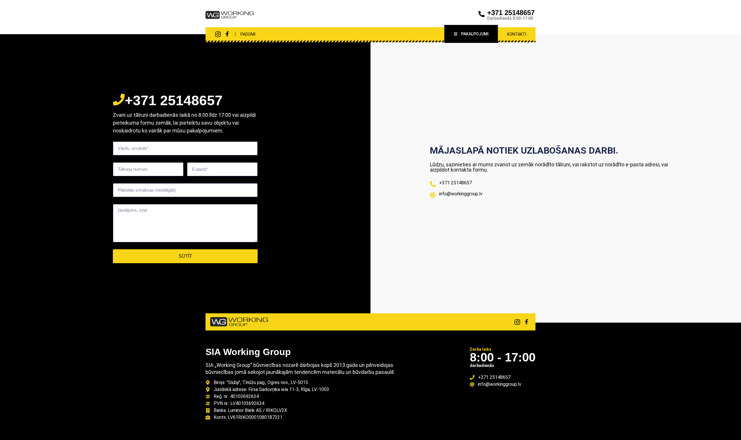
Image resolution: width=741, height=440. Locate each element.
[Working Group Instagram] (218, 34)
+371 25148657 (511, 13)
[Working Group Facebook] (227, 34)
